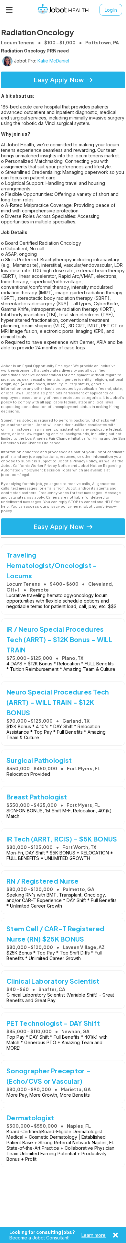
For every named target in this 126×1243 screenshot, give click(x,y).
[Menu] (9, 9)
